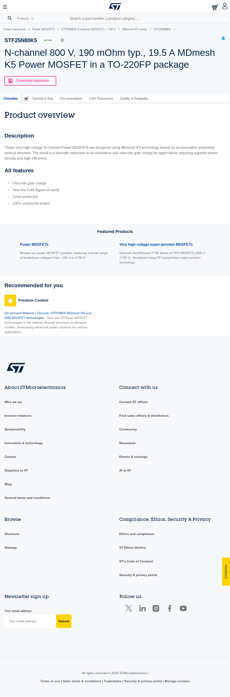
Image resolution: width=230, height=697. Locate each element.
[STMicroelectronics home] (115, 6)
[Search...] (9, 18)
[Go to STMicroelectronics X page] (130, 609)
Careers (10, 456)
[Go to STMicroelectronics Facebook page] (169, 609)
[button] (5, 6)
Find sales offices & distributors (144, 415)
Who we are (13, 402)
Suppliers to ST (16, 470)
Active (48, 40)
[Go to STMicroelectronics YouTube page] (183, 609)
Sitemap (10, 547)
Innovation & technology (23, 443)
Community (128, 429)
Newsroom (127, 443)
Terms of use (50, 681)
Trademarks (112, 681)
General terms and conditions (27, 498)
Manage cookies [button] (177, 681)
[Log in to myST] (225, 6)
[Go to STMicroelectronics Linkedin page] (142, 609)
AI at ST (125, 470)
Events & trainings (133, 456)
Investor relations (17, 415)
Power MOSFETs (34, 244)
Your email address (17, 611)
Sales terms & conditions (82, 681)
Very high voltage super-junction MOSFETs (156, 244)
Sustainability (15, 429)
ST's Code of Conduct (136, 561)
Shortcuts (12, 534)
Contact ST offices (133, 402)
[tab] (10, 98)
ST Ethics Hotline (132, 547)
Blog (8, 484)
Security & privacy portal (138, 575)
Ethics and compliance (136, 534)
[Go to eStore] (216, 7)
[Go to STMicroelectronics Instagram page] (156, 609)
